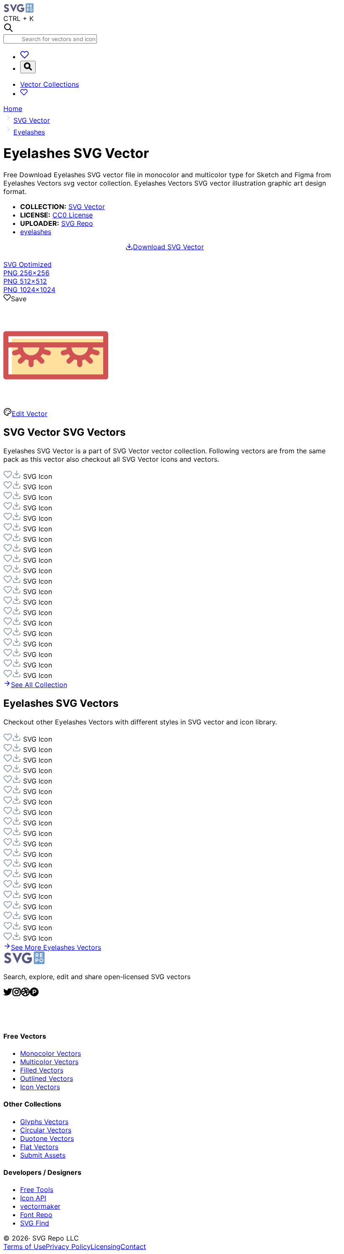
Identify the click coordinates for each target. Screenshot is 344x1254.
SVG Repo (77, 223)
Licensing (105, 1246)
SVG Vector (86, 206)
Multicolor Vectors (49, 1061)
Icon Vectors (40, 1087)
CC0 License (72, 215)
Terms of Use (24, 1246)
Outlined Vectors (46, 1078)
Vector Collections (49, 84)
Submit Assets (42, 1155)
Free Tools (36, 1189)
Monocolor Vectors (50, 1053)
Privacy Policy (68, 1246)
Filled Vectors (41, 1070)
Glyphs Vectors (44, 1121)
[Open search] (28, 67)
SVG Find (34, 1223)
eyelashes (35, 232)
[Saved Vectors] (24, 56)
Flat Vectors (39, 1147)
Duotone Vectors (47, 1138)
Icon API (33, 1198)
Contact (133, 1246)
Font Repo (36, 1214)
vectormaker (40, 1206)
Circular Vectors (45, 1130)
